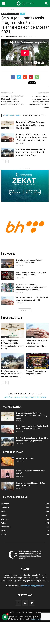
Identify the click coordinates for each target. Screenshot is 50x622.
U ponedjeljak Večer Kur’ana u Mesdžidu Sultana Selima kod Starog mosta (29, 125)
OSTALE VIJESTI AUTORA (34, 115)
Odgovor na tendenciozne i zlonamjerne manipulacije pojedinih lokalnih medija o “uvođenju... (31, 287)
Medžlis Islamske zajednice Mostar (25, 397)
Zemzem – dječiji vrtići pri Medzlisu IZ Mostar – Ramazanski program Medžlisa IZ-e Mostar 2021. (12, 100)
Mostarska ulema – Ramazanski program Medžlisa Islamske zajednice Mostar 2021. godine (39, 101)
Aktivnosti (5, 507)
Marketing (29, 612)
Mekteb (4, 530)
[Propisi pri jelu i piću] (7, 461)
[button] (46, 3)
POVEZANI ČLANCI (11, 115)
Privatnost (20, 612)
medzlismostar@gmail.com (32, 585)
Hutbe (3, 534)
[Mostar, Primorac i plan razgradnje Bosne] (37, 361)
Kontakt (38, 612)
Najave (4, 515)
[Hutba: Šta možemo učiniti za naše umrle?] (7, 473)
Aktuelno (5, 519)
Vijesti (3, 511)
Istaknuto (5, 13)
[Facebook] (18, 603)
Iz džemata (6, 527)
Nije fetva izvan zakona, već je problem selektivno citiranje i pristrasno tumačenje (30, 152)
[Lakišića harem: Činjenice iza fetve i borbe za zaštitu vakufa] (7, 275)
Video (22, 13)
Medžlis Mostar (11, 36)
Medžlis (11, 612)
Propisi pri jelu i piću (24, 458)
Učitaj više (24, 310)
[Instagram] (25, 603)
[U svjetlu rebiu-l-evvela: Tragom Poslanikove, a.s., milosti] (7, 263)
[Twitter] (31, 603)
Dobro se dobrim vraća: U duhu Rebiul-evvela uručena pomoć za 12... (36, 343)
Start (3, 9)
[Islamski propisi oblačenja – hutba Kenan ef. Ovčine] (7, 486)
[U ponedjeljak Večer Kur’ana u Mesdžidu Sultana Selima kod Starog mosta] (7, 125)
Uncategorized (14, 13)
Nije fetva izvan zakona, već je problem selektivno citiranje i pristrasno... (12, 373)
